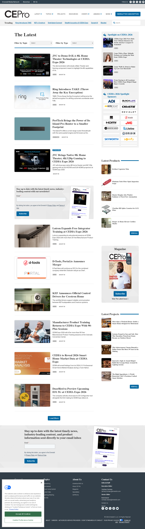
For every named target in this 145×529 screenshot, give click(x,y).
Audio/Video (47, 492)
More (108, 14)
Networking (47, 483)
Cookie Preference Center (23, 520)
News (54, 74)
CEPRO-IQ (75, 495)
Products (56, 137)
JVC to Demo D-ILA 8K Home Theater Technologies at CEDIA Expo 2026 (71, 59)
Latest (37, 14)
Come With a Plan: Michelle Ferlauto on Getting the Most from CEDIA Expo (124, 55)
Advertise (26, 2)
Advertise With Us (77, 483)
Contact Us (105, 503)
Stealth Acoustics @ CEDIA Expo (76, 23)
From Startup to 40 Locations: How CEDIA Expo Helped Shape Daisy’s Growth (125, 82)
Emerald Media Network (10, 2)
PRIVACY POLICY (124, 522)
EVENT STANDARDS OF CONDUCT (92, 520)
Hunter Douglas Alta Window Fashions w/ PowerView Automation (124, 196)
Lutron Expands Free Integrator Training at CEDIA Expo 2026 (71, 229)
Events (85, 14)
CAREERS (54, 520)
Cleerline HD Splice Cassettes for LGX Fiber (125, 209)
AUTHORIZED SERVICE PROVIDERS (69, 520)
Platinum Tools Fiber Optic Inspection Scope (125, 182)
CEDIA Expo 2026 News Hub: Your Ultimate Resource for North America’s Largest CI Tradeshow (124, 42)
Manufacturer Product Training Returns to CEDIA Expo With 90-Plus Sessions (72, 325)
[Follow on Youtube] (143, 2)
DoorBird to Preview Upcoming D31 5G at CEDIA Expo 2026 (70, 390)
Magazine (75, 489)
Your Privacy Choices (111, 520)
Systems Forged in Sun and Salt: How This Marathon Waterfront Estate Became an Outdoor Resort (125, 336)
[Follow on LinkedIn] (134, 2)
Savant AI (94, 23)
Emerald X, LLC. (114, 517)
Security (46, 498)
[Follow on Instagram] (140, 2)
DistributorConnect (55, 23)
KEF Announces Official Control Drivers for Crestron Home (71, 294)
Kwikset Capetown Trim (120, 169)
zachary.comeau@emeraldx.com (111, 491)
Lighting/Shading (49, 495)
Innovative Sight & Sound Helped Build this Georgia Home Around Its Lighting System (124, 363)
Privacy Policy (13, 509)
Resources (73, 14)
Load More (54, 418)
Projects (61, 14)
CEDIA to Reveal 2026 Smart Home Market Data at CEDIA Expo (69, 358)
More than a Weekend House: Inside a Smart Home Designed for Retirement (125, 322)
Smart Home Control (50, 489)
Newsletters (75, 492)
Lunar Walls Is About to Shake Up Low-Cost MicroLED (124, 68)
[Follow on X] (137, 2)
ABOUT (48, 520)
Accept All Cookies (23, 514)
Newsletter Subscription (128, 14)
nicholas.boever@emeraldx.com (111, 500)
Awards (96, 14)
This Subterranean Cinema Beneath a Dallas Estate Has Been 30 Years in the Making (125, 349)
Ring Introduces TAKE (23, 23)
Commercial (47, 486)
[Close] (41, 482)
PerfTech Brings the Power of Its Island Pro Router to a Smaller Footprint (71, 123)
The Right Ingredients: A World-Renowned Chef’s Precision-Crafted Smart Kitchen (124, 376)
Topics (48, 14)
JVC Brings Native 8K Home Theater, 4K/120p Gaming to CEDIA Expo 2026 (69, 158)
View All (134, 233)
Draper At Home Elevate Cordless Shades (123, 222)
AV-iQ (35, 2)
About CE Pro (76, 486)
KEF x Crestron (39, 23)
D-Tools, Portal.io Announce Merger (68, 262)
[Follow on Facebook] (130, 2)
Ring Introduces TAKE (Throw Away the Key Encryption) (70, 90)
